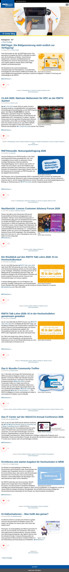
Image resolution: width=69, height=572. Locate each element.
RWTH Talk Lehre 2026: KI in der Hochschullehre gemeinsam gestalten (28, 315)
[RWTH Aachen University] (7, 7)
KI (30, 90)
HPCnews (31, 141)
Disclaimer (38, 570)
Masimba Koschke (17, 516)
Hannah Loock (14, 103)
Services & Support (36, 90)
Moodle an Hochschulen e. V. (21, 390)
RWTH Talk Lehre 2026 (27, 265)
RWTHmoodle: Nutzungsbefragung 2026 (23, 151)
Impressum (31, 570)
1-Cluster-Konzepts (24, 126)
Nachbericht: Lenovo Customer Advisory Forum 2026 (30, 208)
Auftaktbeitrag (7, 287)
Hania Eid (13, 153)
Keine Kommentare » (33, 92)
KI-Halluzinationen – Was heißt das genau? (25, 514)
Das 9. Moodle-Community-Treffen (20, 368)
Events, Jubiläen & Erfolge (22, 141)
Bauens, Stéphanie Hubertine (18, 210)
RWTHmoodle (26, 182)
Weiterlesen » (7, 79)
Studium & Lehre (46, 90)
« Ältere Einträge (6, 42)
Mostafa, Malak (14, 370)
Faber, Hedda (15, 50)
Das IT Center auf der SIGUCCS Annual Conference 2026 (32, 417)
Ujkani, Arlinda (14, 464)
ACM (6, 424)
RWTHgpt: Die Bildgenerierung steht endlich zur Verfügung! (28, 46)
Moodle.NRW (20, 381)
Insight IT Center (26, 409)
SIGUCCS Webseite (46, 432)
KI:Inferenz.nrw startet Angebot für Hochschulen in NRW (32, 461)
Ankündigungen (26, 90)
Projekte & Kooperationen (42, 141)
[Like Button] (3, 84)
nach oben (34, 566)
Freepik (43, 538)
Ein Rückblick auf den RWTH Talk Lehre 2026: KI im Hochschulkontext (29, 258)
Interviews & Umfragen (30, 200)
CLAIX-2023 (9, 106)
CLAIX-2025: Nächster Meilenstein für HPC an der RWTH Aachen (32, 99)
